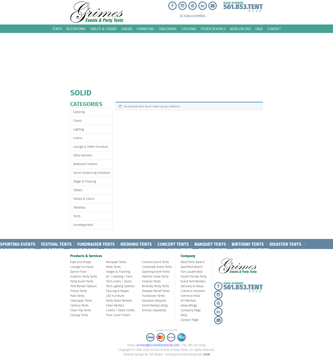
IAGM (206, 354)
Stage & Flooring (84, 181)
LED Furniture (115, 296)
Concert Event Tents (155, 262)
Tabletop (79, 207)
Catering (188, 28)
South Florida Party (194, 276)
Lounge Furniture (81, 267)
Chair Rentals (115, 305)
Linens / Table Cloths (120, 310)
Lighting (78, 129)
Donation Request (154, 300)
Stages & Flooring (118, 271)
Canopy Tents (79, 315)
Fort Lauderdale (192, 271)
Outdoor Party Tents (83, 276)
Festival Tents (151, 281)
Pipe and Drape (80, 262)
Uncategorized (83, 225)
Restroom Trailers (85, 164)
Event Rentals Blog (154, 305)
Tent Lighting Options (120, 286)
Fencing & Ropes (117, 291)
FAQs (259, 28)
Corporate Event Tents (157, 267)
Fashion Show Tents (155, 276)
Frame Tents (78, 291)
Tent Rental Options (83, 286)
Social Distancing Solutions (91, 172)
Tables (77, 190)
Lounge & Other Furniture (90, 146)
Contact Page (189, 320)
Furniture (145, 28)
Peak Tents (113, 267)
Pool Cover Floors (118, 315)
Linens (126, 28)
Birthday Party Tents (155, 286)
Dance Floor (78, 271)
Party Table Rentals (119, 300)
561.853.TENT (243, 6)
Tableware (168, 28)
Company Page (191, 310)
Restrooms (75, 28)
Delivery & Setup (192, 286)
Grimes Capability (154, 310)
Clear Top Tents (80, 310)
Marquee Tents (116, 262)
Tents (57, 28)
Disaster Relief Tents (156, 291)
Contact (274, 28)
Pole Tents (77, 296)
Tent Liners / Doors (119, 281)
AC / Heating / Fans (119, 276)
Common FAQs (190, 296)
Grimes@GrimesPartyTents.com (157, 345)
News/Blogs (240, 28)
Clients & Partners (193, 291)
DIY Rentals (188, 300)
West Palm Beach (192, 262)
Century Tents (79, 305)
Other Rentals (213, 28)
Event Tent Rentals (193, 281)
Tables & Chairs (103, 28)
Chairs (77, 120)
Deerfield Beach (192, 267)
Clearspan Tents (81, 300)
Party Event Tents (81, 281)
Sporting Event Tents (156, 271)
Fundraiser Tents (153, 296)
